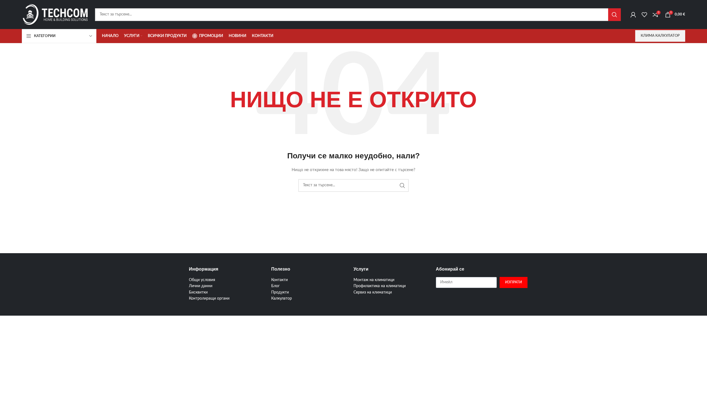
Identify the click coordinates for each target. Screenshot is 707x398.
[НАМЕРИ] (614, 14)
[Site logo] (55, 14)
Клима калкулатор (660, 36)
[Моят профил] (633, 14)
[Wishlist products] (644, 14)
